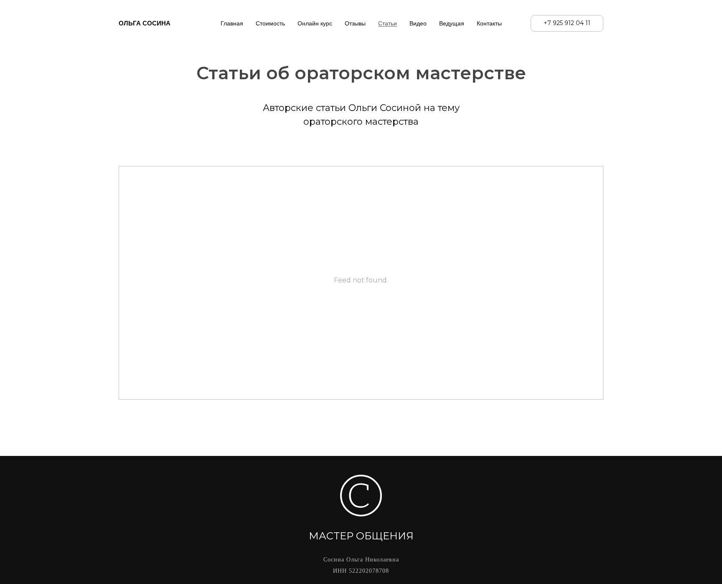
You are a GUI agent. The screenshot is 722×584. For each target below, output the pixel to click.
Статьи (387, 23)
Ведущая (451, 23)
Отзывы (355, 23)
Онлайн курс (314, 23)
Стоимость (270, 23)
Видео (418, 23)
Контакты (489, 23)
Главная (232, 23)
